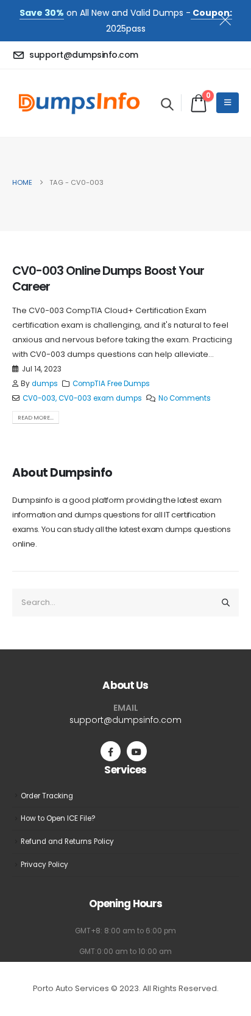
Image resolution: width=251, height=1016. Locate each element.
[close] (230, 17)
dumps (45, 384)
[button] (167, 104)
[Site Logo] (79, 103)
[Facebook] (111, 751)
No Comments (184, 398)
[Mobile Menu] (227, 102)
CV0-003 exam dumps (100, 398)
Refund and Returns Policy (67, 841)
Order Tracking (47, 796)
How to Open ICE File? (58, 818)
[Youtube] (137, 751)
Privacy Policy (44, 864)
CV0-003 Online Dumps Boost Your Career (108, 278)
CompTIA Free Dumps (111, 384)
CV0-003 (39, 398)
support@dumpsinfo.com (125, 720)
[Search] (226, 603)
